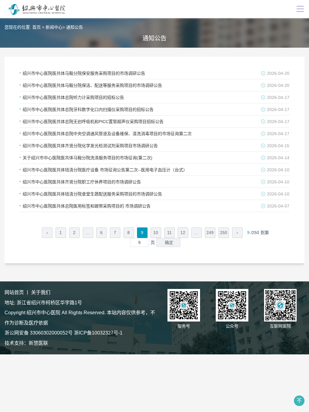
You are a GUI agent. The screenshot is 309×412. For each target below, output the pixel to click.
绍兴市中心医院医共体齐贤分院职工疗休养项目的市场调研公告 (82, 181)
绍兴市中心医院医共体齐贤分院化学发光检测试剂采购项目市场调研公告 (90, 145)
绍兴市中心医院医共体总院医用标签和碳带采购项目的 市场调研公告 (87, 206)
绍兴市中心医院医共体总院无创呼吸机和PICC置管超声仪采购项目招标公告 (93, 121)
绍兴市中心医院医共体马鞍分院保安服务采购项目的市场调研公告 (84, 73)
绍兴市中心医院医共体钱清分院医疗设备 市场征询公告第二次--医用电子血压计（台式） (105, 169)
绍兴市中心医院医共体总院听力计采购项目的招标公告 (73, 97)
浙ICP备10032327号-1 (98, 332)
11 (169, 232)
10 (155, 232)
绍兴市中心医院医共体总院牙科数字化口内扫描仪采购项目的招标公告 (88, 109)
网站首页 (14, 292)
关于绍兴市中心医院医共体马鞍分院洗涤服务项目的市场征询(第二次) (87, 157)
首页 (36, 27)
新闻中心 (54, 27)
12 (182, 232)
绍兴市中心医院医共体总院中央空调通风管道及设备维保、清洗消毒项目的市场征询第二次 (107, 133)
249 (210, 232)
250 (223, 232)
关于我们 (40, 292)
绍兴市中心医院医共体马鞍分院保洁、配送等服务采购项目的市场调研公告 (92, 85)
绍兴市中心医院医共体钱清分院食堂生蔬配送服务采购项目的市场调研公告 (92, 194)
